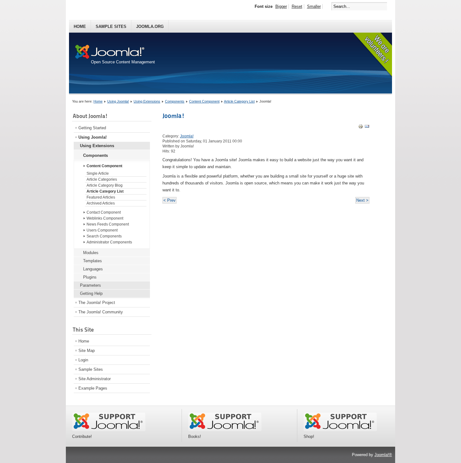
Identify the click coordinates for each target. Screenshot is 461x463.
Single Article (98, 173)
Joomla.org (150, 26)
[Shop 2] (340, 429)
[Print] (360, 127)
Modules (90, 252)
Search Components (104, 236)
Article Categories (102, 179)
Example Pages (92, 388)
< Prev (169, 200)
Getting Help (91, 293)
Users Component (102, 230)
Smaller (314, 6)
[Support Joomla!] (109, 429)
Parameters (90, 285)
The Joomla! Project (96, 302)
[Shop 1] (225, 429)
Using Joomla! (118, 101)
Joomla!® (383, 454)
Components (174, 101)
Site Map (86, 350)
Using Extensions (147, 101)
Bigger (281, 6)
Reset (297, 6)
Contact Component (104, 212)
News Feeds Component (108, 224)
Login (83, 360)
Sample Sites (111, 26)
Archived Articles (101, 203)
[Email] (366, 127)
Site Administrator (94, 378)
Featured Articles (101, 197)
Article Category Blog (105, 185)
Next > (362, 200)
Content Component (204, 101)
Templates (92, 260)
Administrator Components (109, 242)
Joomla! (173, 116)
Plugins (90, 277)
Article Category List (239, 101)
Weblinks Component (105, 218)
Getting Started (92, 127)
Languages (93, 269)
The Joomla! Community (100, 312)
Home (80, 26)
